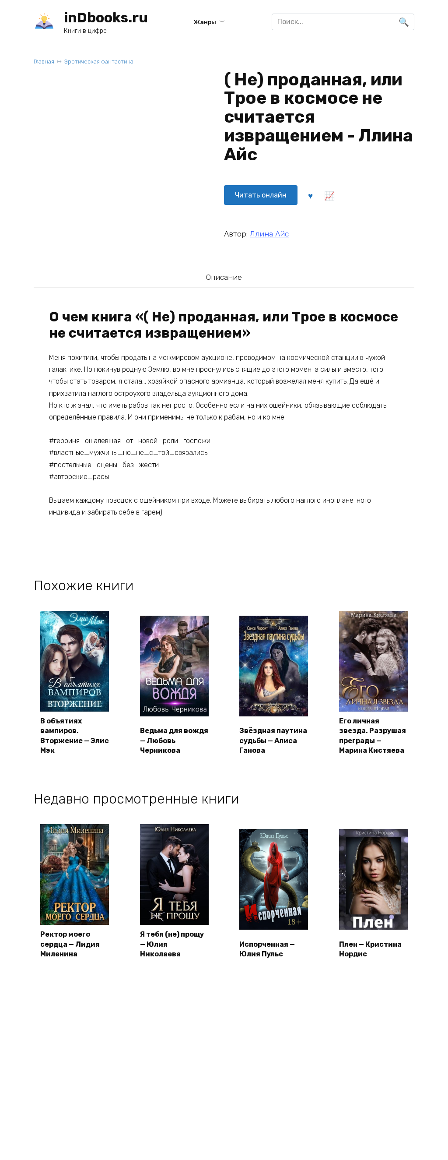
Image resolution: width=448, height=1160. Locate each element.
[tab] (223, 277)
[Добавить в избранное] (310, 195)
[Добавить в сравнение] (329, 195)
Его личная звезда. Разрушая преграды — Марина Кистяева (372, 736)
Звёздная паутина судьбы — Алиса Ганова (273, 740)
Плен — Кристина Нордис (370, 949)
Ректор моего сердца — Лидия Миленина (70, 944)
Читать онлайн (261, 195)
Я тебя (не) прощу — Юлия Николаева (172, 944)
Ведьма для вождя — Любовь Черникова (174, 740)
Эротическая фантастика (98, 61)
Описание (224, 277)
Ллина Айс (269, 233)
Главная (44, 61)
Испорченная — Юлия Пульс (267, 949)
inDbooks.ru (106, 17)
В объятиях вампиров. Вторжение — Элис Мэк (74, 736)
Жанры (205, 21)
